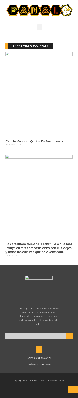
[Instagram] (39, 349)
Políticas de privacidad (39, 363)
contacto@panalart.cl (38, 357)
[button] (39, 27)
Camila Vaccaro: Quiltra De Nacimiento (34, 141)
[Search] (69, 336)
